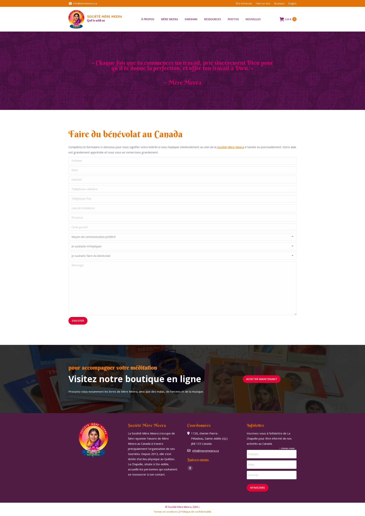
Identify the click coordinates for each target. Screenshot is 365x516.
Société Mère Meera (230, 147)
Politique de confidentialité (195, 511)
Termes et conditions (166, 511)
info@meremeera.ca (85, 3)
